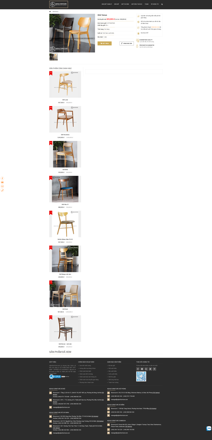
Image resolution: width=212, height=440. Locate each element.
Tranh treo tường (113, 382)
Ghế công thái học (136, 4)
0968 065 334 (127, 43)
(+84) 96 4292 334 (116, 412)
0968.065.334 (155, 27)
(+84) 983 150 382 (128, 429)
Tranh (146, 4)
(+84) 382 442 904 (63, 430)
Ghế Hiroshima (65, 134)
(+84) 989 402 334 (116, 396)
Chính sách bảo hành (85, 371)
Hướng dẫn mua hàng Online (87, 368)
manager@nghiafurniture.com (61, 407)
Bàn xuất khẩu (112, 371)
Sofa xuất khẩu (112, 374)
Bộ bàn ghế (111, 365)
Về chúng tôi (155, 4)
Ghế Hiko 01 (65, 204)
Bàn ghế (116, 4)
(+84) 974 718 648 (63, 396)
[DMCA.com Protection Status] (65, 376)
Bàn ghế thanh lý (107, 4)
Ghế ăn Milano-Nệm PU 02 (65, 239)
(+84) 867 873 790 (63, 404)
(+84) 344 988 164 (63, 423)
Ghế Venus (55, 11)
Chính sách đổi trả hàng (86, 374)
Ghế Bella (65, 169)
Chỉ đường (95, 416)
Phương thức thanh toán (87, 382)
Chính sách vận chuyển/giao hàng (89, 379)
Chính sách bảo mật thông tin (88, 377)
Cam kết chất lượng (85, 365)
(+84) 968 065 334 (75, 396)
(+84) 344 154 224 (63, 418)
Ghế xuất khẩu (112, 368)
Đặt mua (105, 43)
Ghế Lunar (65, 100)
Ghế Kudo (65, 309)
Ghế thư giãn (125, 4)
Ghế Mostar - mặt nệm (65, 344)
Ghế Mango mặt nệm (65, 274)
